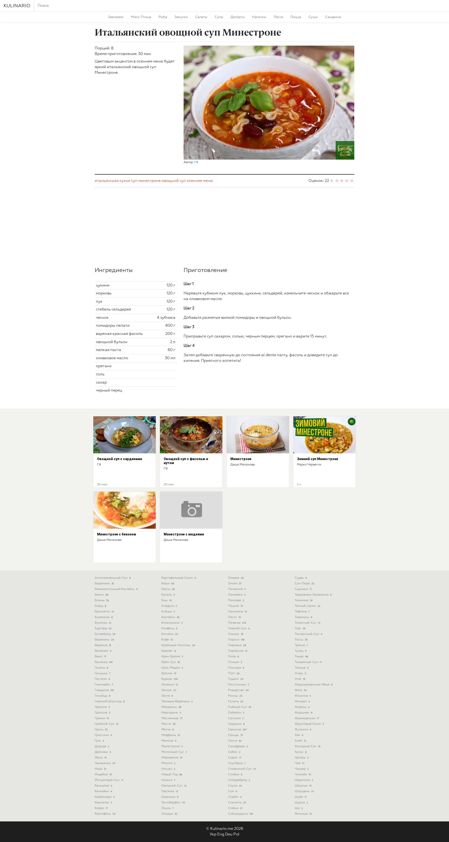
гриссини (103, 735)
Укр (213, 834)
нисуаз (168, 768)
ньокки (168, 780)
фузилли (303, 729)
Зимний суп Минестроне (317, 459)
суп (134, 181)
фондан (302, 701)
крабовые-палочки (178, 645)
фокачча (303, 695)
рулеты (235, 701)
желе (101, 757)
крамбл (168, 650)
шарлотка (304, 780)
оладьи (169, 813)
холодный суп (307, 746)
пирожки (237, 645)
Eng (220, 834)
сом (232, 791)
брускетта (104, 611)
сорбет (235, 796)
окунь (167, 808)
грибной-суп (106, 723)
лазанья (169, 684)
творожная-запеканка (313, 594)
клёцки (168, 611)
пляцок (235, 662)
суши (313, 17)
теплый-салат (307, 606)
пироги (236, 639)
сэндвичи (333, 17)
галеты (101, 667)
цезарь (302, 757)
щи (299, 808)
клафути (169, 606)
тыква (301, 656)
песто (234, 617)
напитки (259, 17)
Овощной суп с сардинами (119, 459)
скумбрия (237, 763)
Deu (228, 834)
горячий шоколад (110, 701)
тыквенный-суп (308, 662)
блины (102, 600)
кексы (168, 589)
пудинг (235, 679)
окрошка (169, 796)
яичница (303, 813)
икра (100, 768)
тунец (301, 650)
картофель (105, 813)
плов (233, 656)
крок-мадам (172, 667)
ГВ (196, 162)
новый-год (171, 774)
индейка (103, 774)
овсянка (169, 791)
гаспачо (102, 679)
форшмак (303, 712)
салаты (201, 17)
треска (301, 645)
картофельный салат (178, 577)
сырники (303, 589)
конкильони (172, 622)
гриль (101, 729)
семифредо (238, 746)
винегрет (103, 650)
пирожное (237, 650)
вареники (104, 639)
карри (101, 808)
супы (219, 17)
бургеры (103, 628)
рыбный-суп (239, 707)
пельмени (237, 611)
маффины (170, 735)
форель (302, 707)
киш (166, 600)
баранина (104, 583)
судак (301, 577)
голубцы (102, 695)
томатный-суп (307, 622)
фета (301, 690)
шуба (301, 796)
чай (299, 763)
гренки (102, 718)
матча (167, 729)
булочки (103, 622)
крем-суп (170, 662)
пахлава (236, 600)
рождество (238, 690)
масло (168, 723)
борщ (100, 606)
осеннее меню (200, 181)
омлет (234, 583)
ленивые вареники (177, 701)
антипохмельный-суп (113, 577)
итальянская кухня (112, 181)
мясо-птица (141, 17)
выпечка (104, 662)
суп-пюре (304, 583)
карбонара (105, 796)
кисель (168, 594)
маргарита (171, 712)
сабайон (236, 712)
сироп (234, 757)
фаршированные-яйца (314, 684)
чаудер (302, 768)
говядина (104, 690)
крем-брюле (172, 656)
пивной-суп (239, 628)
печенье (237, 622)
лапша (168, 690)
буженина (104, 617)
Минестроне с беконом (116, 534)
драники (103, 752)
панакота (237, 589)
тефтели (302, 611)
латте (167, 695)
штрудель (304, 791)
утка (300, 679)
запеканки (105, 763)
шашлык (303, 785)
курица (169, 679)
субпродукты (240, 813)
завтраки (115, 17)
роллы (235, 695)
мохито (168, 763)
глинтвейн (104, 684)
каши (167, 583)
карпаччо (103, 802)
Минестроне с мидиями (184, 534)
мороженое (171, 757)
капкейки (103, 791)
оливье (236, 577)
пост (233, 673)
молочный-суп (174, 752)
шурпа (301, 802)
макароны (171, 707)
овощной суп (174, 181)
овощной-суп (174, 785)
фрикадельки (307, 718)
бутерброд (105, 634)
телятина (303, 600)
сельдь (235, 735)
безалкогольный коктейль (116, 589)
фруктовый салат (309, 723)
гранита (102, 707)
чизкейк (303, 774)
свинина (237, 729)
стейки (235, 808)
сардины (236, 723)
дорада (102, 746)
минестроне (149, 181)
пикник (235, 634)
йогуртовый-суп (109, 780)
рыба (163, 17)
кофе (167, 639)
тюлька (301, 667)
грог (99, 740)
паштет (235, 606)
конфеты (169, 628)
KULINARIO (17, 6)
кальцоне (103, 785)
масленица (171, 718)
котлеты (169, 634)
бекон (101, 594)
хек (299, 735)
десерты (238, 17)
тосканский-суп (308, 634)
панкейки (237, 594)
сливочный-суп (242, 768)
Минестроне (240, 459)
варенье (103, 645)
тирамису (303, 617)
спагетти (237, 802)
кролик (168, 673)
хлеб (300, 740)
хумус (301, 752)
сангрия (235, 718)
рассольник (238, 684)
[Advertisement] (224, 227)
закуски (181, 17)
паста (278, 17)
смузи (235, 785)
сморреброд (239, 780)
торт (300, 628)
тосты (301, 639)
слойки (235, 774)
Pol (236, 834)
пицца (295, 17)
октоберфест (173, 802)
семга (235, 740)
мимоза (168, 740)
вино (100, 656)
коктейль (170, 617)
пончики (236, 667)
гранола (102, 712)
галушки (102, 673)
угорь (300, 673)
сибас (234, 752)
